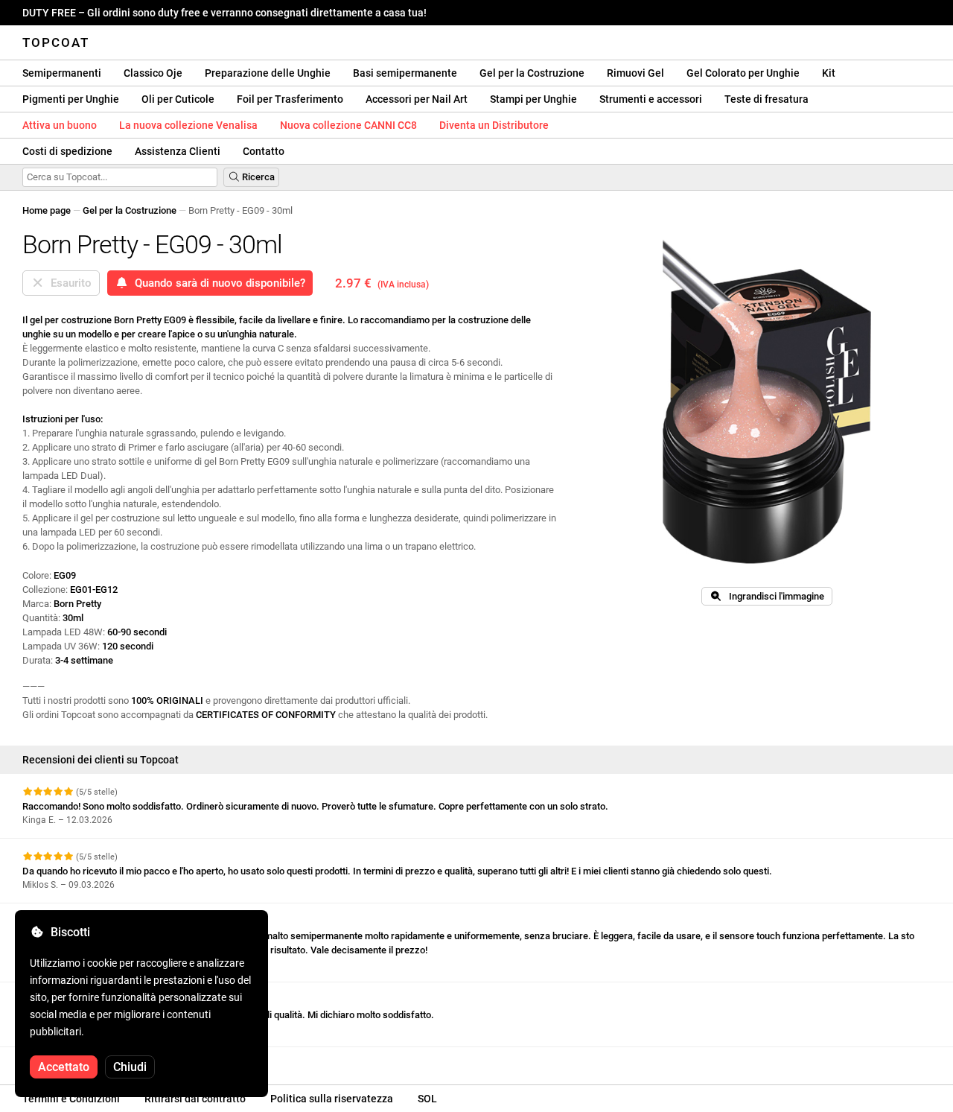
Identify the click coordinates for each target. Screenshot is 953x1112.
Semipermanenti (61, 73)
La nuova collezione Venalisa (188, 125)
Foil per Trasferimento (290, 99)
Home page (46, 210)
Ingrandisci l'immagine (773, 596)
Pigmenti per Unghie (70, 99)
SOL (427, 1099)
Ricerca (257, 176)
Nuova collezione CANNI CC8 (348, 125)
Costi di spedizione (67, 151)
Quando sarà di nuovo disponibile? (217, 283)
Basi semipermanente (405, 73)
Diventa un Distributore (494, 125)
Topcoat (55, 42)
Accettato (63, 1067)
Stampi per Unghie (533, 99)
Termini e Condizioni (71, 1099)
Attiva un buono (59, 125)
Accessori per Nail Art (417, 99)
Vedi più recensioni (64, 1060)
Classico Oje (153, 73)
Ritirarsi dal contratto (195, 1099)
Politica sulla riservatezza (331, 1099)
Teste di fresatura (766, 99)
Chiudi (130, 1067)
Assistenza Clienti (177, 151)
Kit (828, 73)
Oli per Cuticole (177, 99)
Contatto (263, 151)
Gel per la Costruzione (531, 73)
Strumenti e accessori (650, 99)
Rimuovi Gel (635, 73)
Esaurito (68, 283)
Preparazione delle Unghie (268, 73)
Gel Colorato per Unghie (743, 73)
